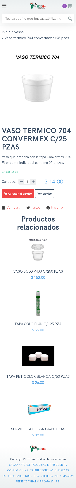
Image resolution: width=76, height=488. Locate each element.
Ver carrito (44, 194)
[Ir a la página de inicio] (38, 6)
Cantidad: (9, 182)
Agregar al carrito (39, 258)
